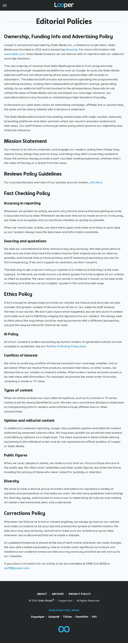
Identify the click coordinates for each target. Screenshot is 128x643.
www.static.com (14, 54)
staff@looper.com (16, 568)
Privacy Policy (80, 594)
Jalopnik (53, 616)
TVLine (67, 616)
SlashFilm (82, 616)
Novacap (72, 49)
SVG (94, 616)
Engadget (37, 616)
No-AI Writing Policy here (69, 346)
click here (96, 182)
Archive (58, 594)
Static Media (45, 600)
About (42, 594)
